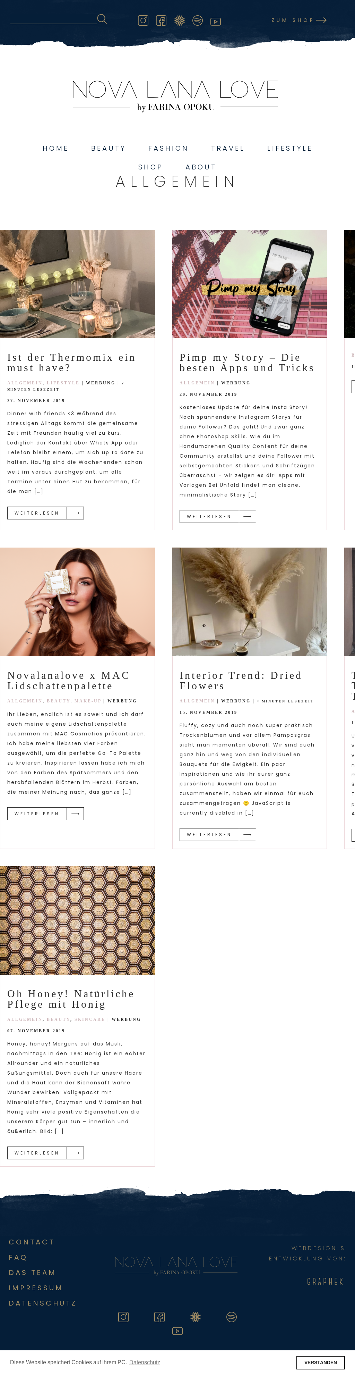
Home (56, 148)
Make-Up (88, 701)
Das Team (33, 1272)
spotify (197, 19)
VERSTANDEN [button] (320, 1362)
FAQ (18, 1257)
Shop (150, 167)
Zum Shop (293, 20)
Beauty (108, 148)
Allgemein (25, 383)
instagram (143, 19)
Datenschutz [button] (144, 1362)
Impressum (36, 1288)
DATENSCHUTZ (43, 1303)
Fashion (168, 148)
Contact (32, 1242)
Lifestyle (290, 148)
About (201, 167)
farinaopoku (179, 19)
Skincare (90, 1019)
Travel (228, 148)
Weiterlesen (37, 513)
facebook (161, 19)
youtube (215, 19)
